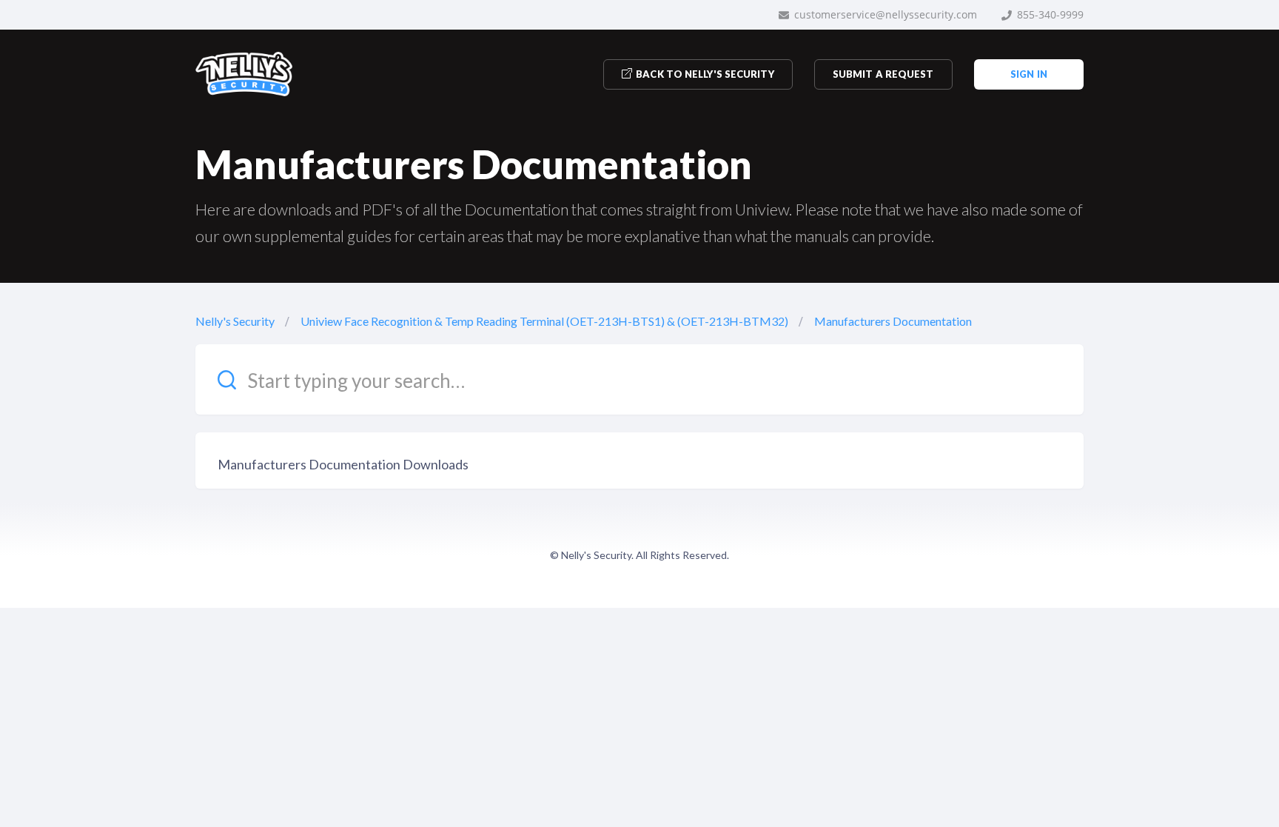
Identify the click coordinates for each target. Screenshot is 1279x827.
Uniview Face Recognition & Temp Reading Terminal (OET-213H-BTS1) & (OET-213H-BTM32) (544, 321)
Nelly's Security (235, 321)
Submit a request (883, 74)
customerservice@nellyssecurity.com (884, 14)
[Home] (243, 74)
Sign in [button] (1028, 74)
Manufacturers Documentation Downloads (343, 464)
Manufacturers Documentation (893, 321)
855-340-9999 (1049, 14)
